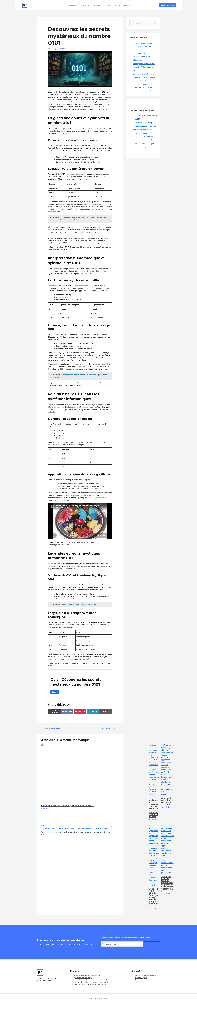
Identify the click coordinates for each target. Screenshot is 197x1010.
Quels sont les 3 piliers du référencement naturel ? (91, 982)
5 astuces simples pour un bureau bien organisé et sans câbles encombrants (167, 883)
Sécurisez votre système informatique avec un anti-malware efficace (75, 832)
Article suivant (108, 728)
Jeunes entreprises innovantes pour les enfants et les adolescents (144, 56)
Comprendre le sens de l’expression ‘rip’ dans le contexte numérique (153, 897)
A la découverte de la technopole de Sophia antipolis (67, 805)
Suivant (55, 692)
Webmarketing (124, 5)
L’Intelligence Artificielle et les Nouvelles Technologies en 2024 (144, 67)
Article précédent (52, 728)
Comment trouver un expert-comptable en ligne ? (91, 984)
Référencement (111, 5)
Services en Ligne (85, 5)
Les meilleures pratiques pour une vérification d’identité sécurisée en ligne (153, 807)
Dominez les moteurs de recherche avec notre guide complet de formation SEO (143, 87)
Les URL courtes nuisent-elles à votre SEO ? (88, 976)
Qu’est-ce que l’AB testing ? (143, 123)
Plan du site (139, 980)
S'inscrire (152, 944)
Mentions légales (141, 978)
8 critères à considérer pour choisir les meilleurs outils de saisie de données (144, 77)
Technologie (98, 5)
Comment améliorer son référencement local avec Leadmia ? (142, 46)
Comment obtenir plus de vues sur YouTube (167, 801)
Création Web (71, 5)
